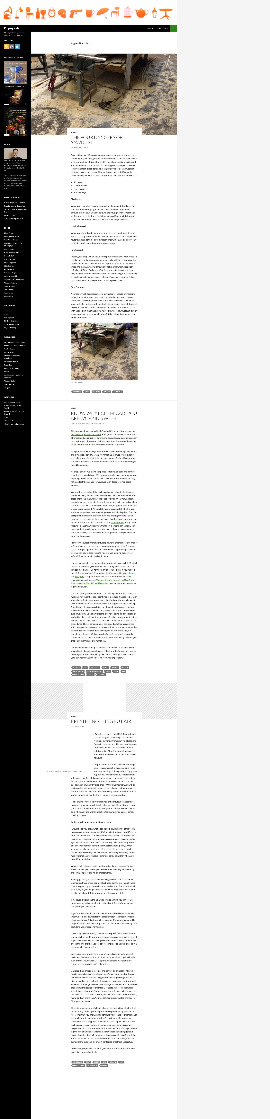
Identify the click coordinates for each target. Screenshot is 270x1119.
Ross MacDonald (10, 276)
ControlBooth (9, 349)
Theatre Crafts (9, 381)
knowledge (78, 671)
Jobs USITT (8, 314)
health (125, 668)
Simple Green (117, 522)
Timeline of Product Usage (14, 424)
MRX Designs (9, 266)
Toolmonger (9, 293)
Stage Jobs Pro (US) (11, 328)
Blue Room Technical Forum (14, 345)
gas (104, 1062)
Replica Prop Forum (11, 368)
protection (78, 674)
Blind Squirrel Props (11, 236)
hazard (96, 392)
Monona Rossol (94, 671)
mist (121, 1062)
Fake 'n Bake (9, 249)
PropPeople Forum (11, 361)
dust (87, 392)
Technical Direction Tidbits (14, 279)
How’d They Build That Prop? (14, 203)
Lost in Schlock (9, 259)
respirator (92, 1065)
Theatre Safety (9, 286)
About (150, 28)
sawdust (118, 392)
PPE (123, 671)
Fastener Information (12, 402)
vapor (104, 1065)
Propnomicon (9, 269)
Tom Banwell (9, 290)
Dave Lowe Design (11, 240)
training (101, 674)
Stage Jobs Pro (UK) (11, 324)
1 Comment (99, 424)
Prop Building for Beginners (14, 206)
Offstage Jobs (9, 317)
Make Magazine (10, 263)
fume (96, 1062)
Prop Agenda (11, 28)
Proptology (8, 365)
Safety (74, 132)
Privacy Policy (163, 28)
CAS (85, 668)
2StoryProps (9, 233)
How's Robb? (9, 256)
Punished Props (10, 273)
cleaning (77, 392)
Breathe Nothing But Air (101, 721)
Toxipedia (79, 576)
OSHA (116, 671)
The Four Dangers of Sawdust (96, 139)
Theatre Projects (10, 283)
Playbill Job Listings (11, 321)
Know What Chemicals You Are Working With (104, 415)
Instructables (9, 352)
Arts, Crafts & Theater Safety (15, 342)
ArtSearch (8, 311)
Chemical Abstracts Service (122, 573)
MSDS (108, 671)
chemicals (95, 668)
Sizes (6, 417)
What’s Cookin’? (10, 215)
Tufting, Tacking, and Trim (13, 219)
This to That (8, 421)
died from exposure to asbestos (86, 434)
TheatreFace (9, 384)
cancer (76, 668)
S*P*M (6, 372)
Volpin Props (9, 296)
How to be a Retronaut (12, 252)
